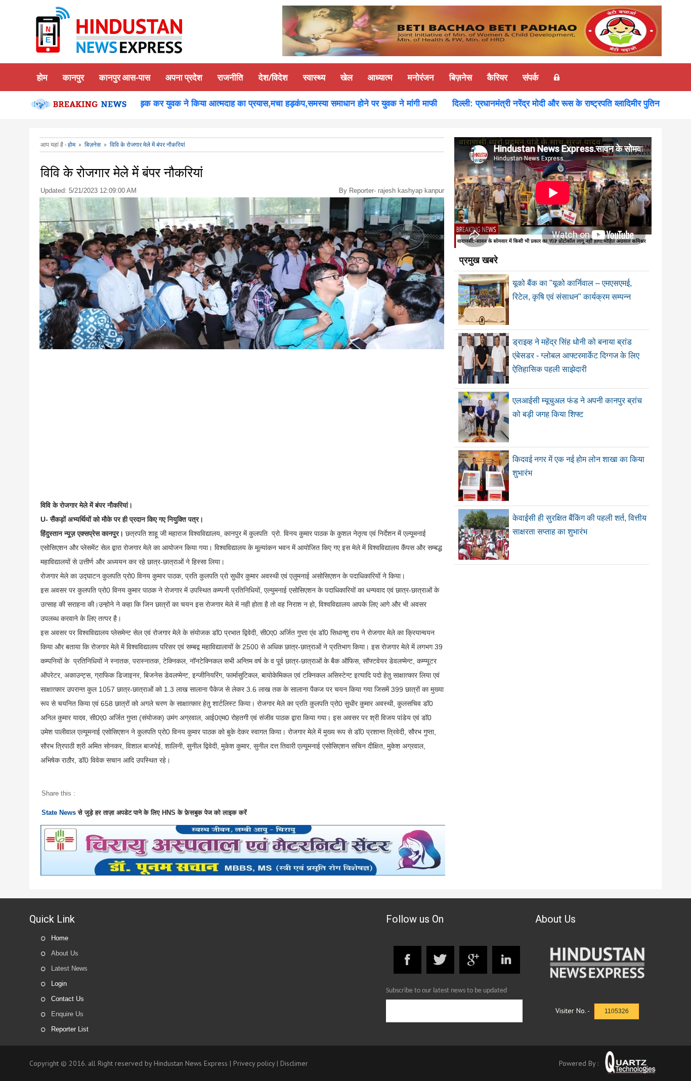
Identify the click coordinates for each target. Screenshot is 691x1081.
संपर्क (531, 77)
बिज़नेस (460, 77)
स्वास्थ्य (314, 77)
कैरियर (497, 77)
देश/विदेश (273, 77)
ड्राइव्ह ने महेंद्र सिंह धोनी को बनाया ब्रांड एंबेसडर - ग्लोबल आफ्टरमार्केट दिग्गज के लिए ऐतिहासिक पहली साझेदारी (575, 355)
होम (42, 77)
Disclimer (294, 1063)
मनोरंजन (421, 77)
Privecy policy (254, 1063)
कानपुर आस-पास (124, 77)
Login (59, 983)
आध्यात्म (380, 77)
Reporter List (70, 1029)
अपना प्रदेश (183, 77)
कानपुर (73, 77)
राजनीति (230, 77)
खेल (346, 77)
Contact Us (67, 999)
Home (59, 938)
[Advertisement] (242, 427)
